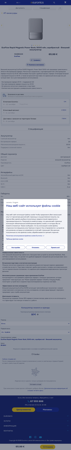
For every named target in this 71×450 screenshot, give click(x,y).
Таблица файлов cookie (14, 239)
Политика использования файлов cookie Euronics (24, 236)
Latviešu (9, 202)
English (15, 202)
